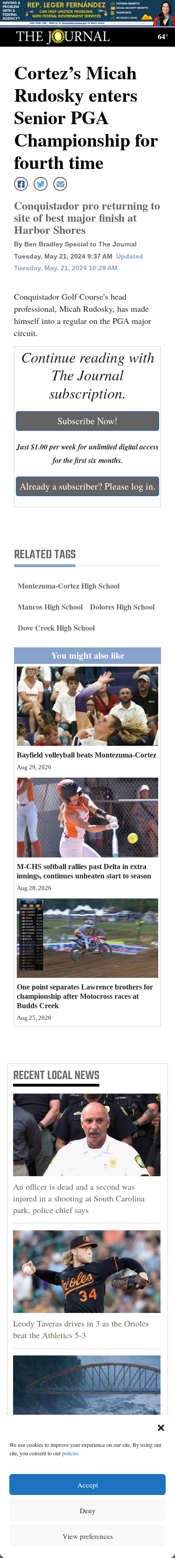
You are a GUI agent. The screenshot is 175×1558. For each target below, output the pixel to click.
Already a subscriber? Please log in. (87, 486)
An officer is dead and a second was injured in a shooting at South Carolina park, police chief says (79, 1198)
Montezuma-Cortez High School (68, 585)
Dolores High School (122, 606)
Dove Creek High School (56, 627)
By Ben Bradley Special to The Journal (75, 244)
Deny (88, 1510)
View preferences (88, 1536)
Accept (87, 1484)
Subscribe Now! (87, 420)
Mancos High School (50, 606)
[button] (161, 1426)
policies (70, 1453)
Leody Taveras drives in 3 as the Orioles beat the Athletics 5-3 (81, 1329)
